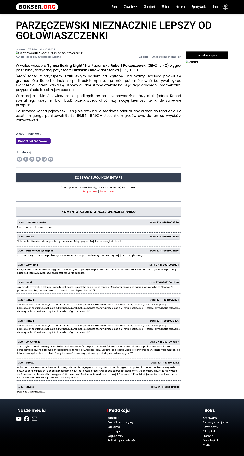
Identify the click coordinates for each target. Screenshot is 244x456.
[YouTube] (18, 418)
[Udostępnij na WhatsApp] (44, 159)
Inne (215, 7)
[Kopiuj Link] (50, 159)
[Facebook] (26, 418)
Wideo (165, 7)
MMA (206, 445)
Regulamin (115, 436)
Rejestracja (107, 191)
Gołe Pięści (210, 440)
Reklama (113, 427)
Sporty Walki (199, 7)
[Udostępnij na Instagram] (31, 159)
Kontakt (113, 418)
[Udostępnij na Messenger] (38, 159)
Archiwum (210, 418)
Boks (114, 7)
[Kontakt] (34, 418)
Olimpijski (149, 7)
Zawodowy (130, 7)
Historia (180, 7)
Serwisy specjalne (215, 422)
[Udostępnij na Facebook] (19, 159)
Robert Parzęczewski (33, 141)
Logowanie (90, 191)
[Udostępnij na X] (25, 159)
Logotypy (114, 431)
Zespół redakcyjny (120, 422)
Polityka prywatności (122, 440)
